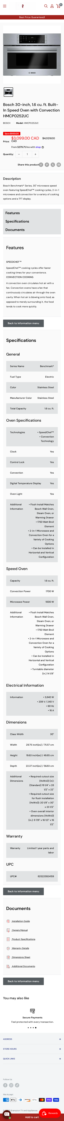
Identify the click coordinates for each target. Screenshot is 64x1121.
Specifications (17, 221)
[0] (58, 6)
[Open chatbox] (6, 1114)
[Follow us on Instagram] (11, 1085)
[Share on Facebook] (41, 164)
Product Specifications (23, 939)
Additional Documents (23, 966)
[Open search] (46, 6)
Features (12, 213)
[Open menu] (4, 6)
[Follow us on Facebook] (5, 1085)
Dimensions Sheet (20, 957)
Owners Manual (19, 930)
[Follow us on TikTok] (17, 1085)
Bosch (6, 123)
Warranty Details (20, 948)
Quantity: (8, 154)
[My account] (52, 6)
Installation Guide (20, 921)
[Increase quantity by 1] (35, 154)
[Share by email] (59, 164)
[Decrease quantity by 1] (19, 154)
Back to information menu (23, 323)
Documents (15, 230)
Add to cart (32, 1117)
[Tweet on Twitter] (53, 164)
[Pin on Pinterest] (47, 164)
